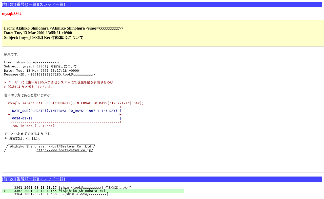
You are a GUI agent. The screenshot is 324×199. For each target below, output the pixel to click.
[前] (5, 4)
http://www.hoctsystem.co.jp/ (64, 150)
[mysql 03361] (35, 66)
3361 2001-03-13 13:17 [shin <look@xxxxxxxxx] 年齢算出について (94, 187)
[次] (12, 4)
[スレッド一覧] (51, 4)
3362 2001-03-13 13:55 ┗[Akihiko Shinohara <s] (96, 191)
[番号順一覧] (26, 4)
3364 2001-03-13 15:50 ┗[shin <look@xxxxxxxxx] (96, 194)
